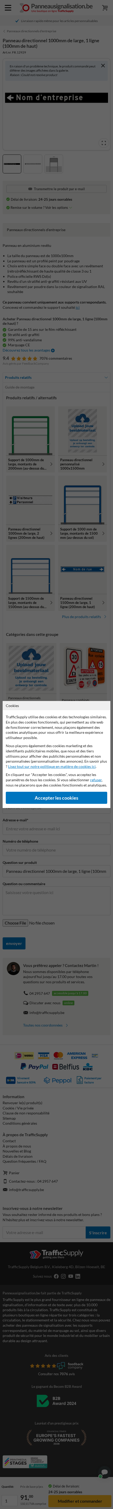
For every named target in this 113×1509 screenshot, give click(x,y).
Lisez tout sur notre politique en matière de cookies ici (52, 766)
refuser (96, 780)
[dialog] (56, 754)
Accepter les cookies (56, 798)
